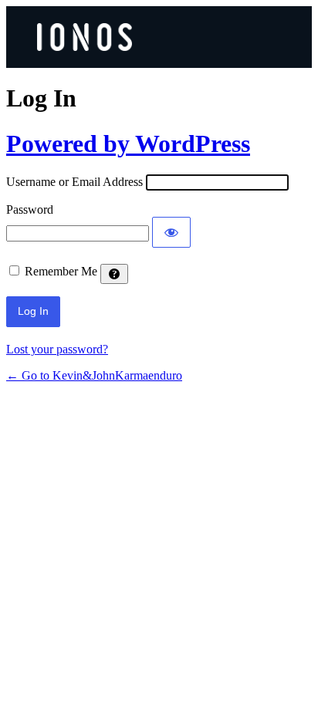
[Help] (114, 274)
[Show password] (171, 232)
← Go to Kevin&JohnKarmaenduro (94, 375)
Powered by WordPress (128, 143)
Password (29, 209)
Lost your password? (57, 349)
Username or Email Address (74, 181)
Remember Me (61, 271)
